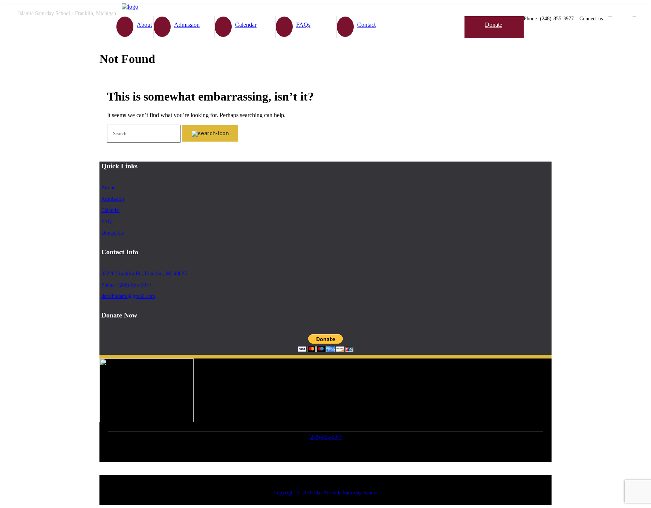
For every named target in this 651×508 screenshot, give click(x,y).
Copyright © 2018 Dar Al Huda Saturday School (326, 493)
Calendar (246, 24)
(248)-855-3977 (325, 437)
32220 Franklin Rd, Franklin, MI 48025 (144, 273)
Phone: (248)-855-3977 (126, 285)
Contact (366, 24)
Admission (187, 24)
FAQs (303, 24)
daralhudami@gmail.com (128, 296)
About (144, 24)
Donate (493, 24)
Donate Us (112, 233)
